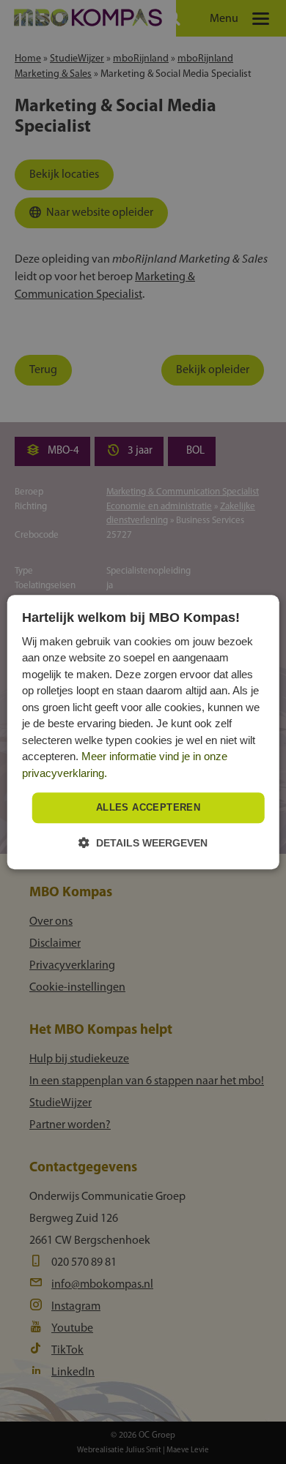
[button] (143, 842)
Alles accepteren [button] (148, 808)
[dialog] (143, 732)
